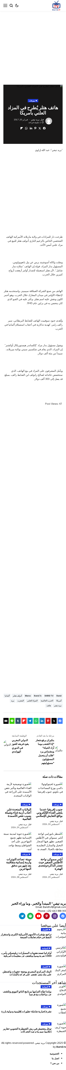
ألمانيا (7, 695)
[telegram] (22, 916)
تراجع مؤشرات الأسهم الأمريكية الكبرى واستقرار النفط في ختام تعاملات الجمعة (26, 936)
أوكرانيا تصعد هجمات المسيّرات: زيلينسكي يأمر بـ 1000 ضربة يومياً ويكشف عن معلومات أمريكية (26, 954)
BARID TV (49, 695)
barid (59, 695)
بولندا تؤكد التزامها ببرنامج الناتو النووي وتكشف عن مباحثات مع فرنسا (27, 993)
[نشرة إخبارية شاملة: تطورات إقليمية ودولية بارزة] (60, 1009)
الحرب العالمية (47, 700)
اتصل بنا (55, 1058)
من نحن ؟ (54, 1063)
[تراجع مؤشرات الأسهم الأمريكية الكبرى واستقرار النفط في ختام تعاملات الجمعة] (60, 933)
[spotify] (30, 916)
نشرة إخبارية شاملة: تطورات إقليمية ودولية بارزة (26, 1011)
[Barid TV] (59, 894)
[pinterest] (46, 916)
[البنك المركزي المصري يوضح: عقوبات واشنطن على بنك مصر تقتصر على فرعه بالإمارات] (60, 970)
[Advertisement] (33, 45)
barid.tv (37, 695)
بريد (12, 700)
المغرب (20, 700)
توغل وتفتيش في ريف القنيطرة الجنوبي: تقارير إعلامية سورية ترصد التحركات (27, 1030)
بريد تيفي (35, 119)
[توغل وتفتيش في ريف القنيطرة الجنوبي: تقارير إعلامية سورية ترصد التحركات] (60, 1027)
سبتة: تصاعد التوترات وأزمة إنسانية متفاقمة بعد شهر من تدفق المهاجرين (18, 863)
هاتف (49, 705)
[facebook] (63, 916)
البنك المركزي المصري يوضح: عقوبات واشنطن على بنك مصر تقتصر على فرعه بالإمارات (27, 973)
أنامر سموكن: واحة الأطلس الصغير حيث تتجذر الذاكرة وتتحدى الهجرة (50, 863)
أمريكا (58, 700)
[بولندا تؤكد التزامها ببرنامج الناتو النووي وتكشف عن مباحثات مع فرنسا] (60, 990)
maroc (28, 695)
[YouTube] (38, 916)
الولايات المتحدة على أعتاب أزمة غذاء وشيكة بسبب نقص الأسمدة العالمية (18, 814)
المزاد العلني (32, 700)
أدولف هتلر (17, 695)
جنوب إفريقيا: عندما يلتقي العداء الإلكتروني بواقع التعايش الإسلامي (49, 812)
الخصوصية (54, 1053)
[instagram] (54, 916)
